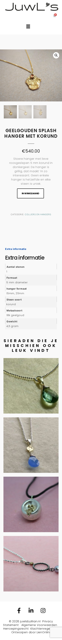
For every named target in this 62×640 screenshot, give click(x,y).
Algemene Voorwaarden (39, 625)
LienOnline (44, 632)
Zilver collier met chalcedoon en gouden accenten (31, 433)
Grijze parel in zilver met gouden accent (31, 551)
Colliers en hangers (38, 214)
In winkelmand (30, 193)
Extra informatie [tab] (15, 248)
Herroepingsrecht (16, 629)
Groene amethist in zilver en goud (31, 373)
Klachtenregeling (42, 629)
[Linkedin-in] (31, 610)
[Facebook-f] (18, 610)
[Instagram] (43, 610)
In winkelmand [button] (31, 401)
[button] (56, 55)
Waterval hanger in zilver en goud (31, 492)
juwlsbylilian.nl (30, 621)
